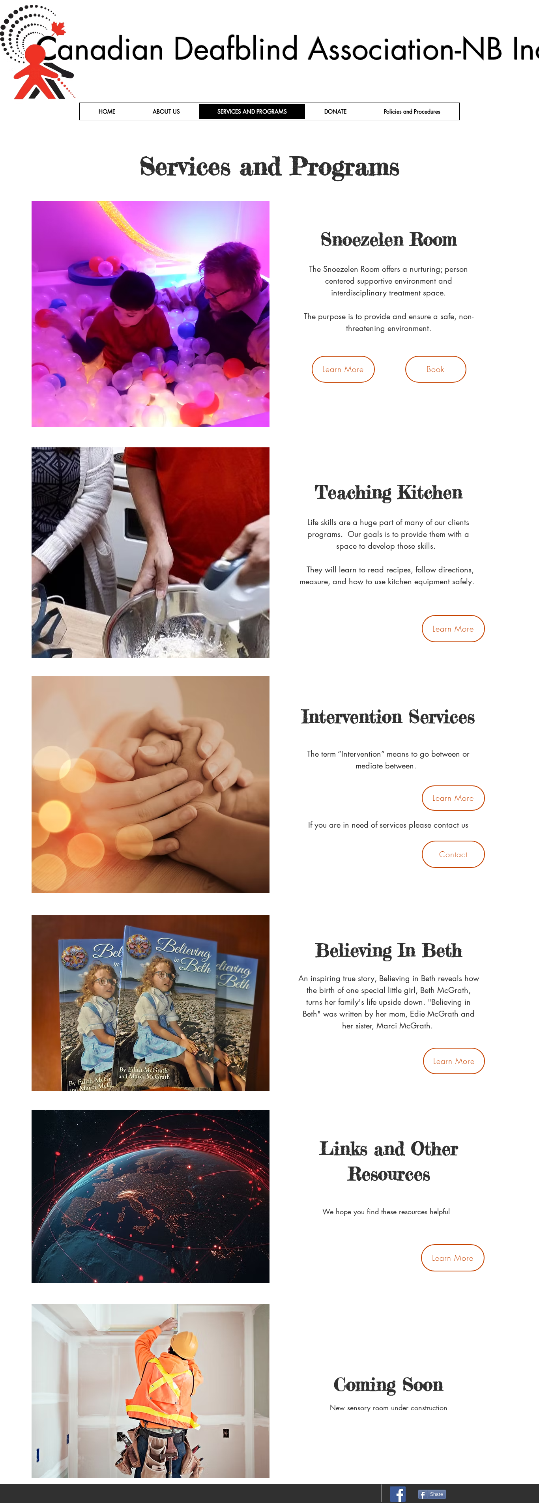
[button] (412, 111)
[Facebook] (398, 1494)
